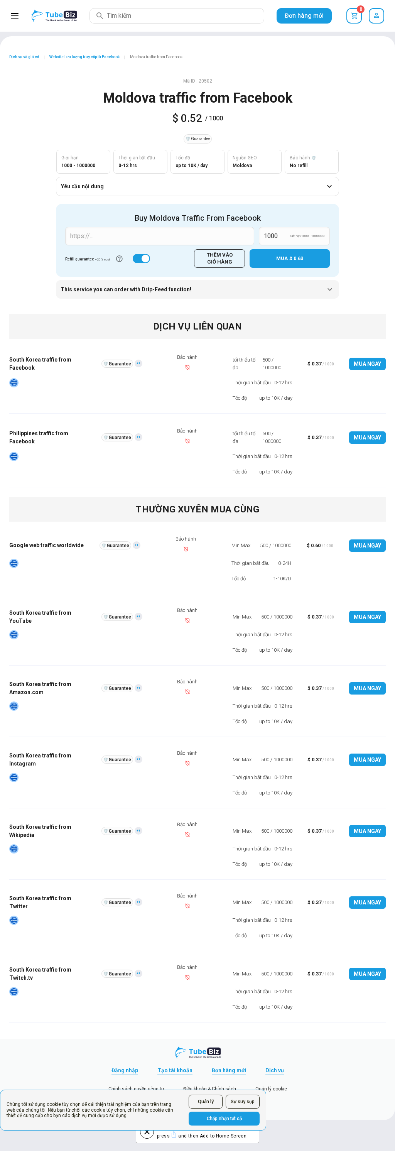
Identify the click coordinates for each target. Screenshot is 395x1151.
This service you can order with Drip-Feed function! (126, 289)
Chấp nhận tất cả (224, 1118)
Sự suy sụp (243, 1101)
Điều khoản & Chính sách (209, 1089)
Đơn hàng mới (304, 15)
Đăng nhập (124, 1070)
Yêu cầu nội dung (82, 186)
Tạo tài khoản (174, 1070)
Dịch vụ (274, 1070)
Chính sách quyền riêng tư (136, 1089)
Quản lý (206, 1101)
